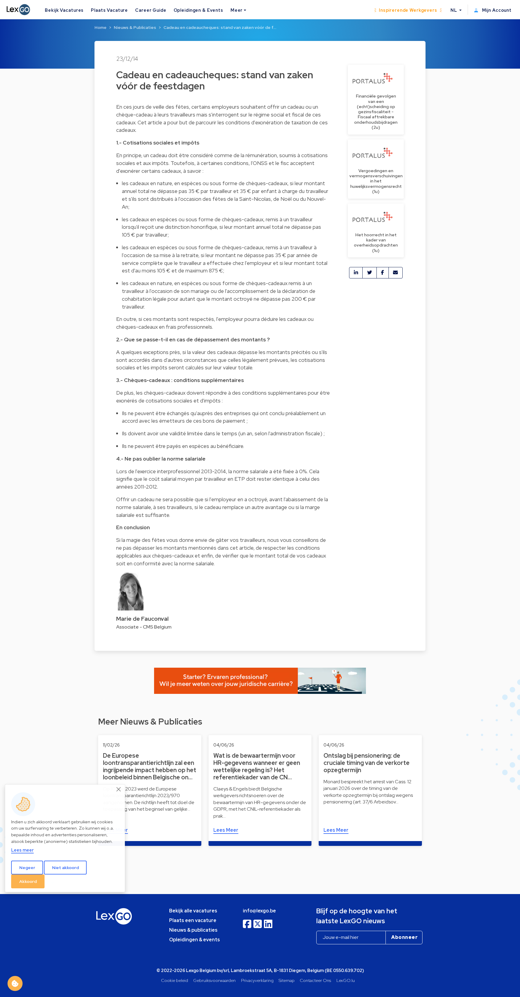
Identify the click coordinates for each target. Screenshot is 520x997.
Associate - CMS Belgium (144, 627)
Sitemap (287, 980)
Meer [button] (237, 10)
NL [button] (454, 10)
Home (100, 27)
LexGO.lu (345, 980)
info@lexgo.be (259, 911)
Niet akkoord (65, 867)
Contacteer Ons (315, 980)
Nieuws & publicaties (193, 930)
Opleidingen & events (194, 939)
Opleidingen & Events (198, 10)
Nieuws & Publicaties (135, 27)
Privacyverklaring (257, 980)
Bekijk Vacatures (64, 10)
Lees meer (22, 850)
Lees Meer (225, 830)
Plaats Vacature (109, 10)
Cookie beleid (174, 980)
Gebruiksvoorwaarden (214, 980)
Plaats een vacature (192, 920)
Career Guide (150, 10)
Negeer (27, 867)
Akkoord (28, 881)
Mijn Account (496, 10)
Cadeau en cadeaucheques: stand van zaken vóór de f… (219, 27)
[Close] (118, 789)
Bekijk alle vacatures (193, 911)
